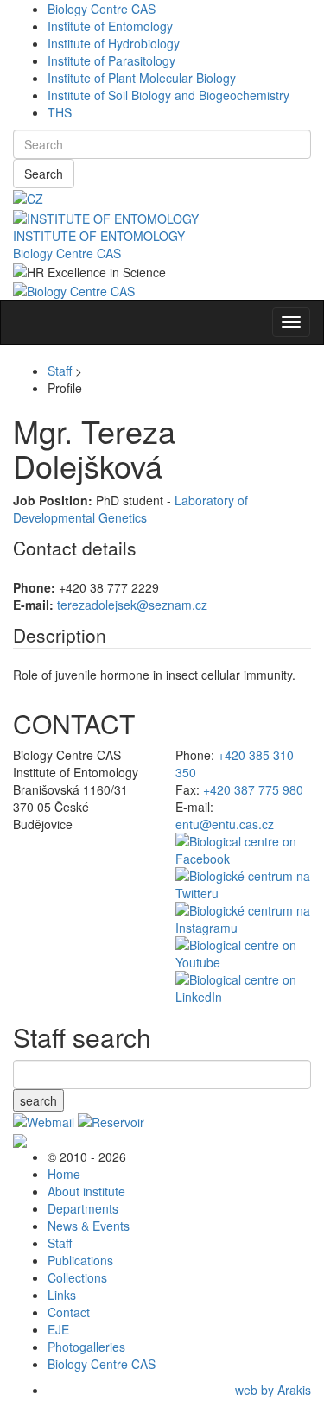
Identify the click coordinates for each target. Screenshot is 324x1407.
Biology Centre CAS (102, 8)
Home (64, 1173)
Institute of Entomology (110, 26)
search (38, 1100)
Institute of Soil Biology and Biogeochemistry (168, 95)
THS (60, 112)
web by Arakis (273, 1389)
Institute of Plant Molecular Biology (142, 77)
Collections (77, 1277)
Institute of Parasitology (111, 60)
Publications (80, 1260)
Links (62, 1294)
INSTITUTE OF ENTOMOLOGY (99, 235)
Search (43, 173)
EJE (58, 1329)
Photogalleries (86, 1346)
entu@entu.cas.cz (224, 824)
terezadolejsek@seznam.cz (132, 604)
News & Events (89, 1225)
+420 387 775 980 (253, 789)
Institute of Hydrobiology (114, 43)
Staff (60, 370)
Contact (69, 1312)
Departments (83, 1208)
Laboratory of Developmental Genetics (130, 508)
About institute (86, 1191)
